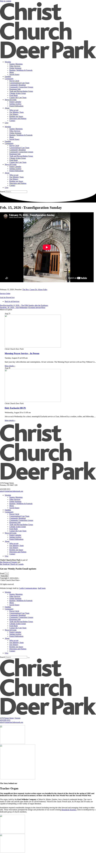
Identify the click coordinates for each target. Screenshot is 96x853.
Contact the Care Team (17, 98)
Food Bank (13, 95)
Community (9, 79)
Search (2, 192)
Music (11, 72)
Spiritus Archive (15, 104)
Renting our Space (16, 116)
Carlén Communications (28, 588)
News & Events (10, 100)
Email (2, 573)
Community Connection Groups (21, 87)
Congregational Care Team (19, 83)
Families (8, 77)
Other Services (14, 66)
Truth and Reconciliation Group (21, 91)
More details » (10, 366)
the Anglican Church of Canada (11, 564)
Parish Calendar (15, 102)
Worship (8, 62)
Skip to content (5, 1)
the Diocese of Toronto (8, 562)
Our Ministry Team (16, 112)
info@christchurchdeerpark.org (11, 491)
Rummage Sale (15, 89)
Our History (13, 114)
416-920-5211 (5, 720)
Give (6, 123)
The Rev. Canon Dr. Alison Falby (34, 290)
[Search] (29, 657)
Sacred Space (14, 74)
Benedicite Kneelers (68, 810)
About (7, 108)
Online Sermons (15, 68)
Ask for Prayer (5, 297)
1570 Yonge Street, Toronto (10, 718)
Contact (12, 121)
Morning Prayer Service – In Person (22, 353)
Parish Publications (16, 106)
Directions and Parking (17, 118)
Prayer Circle (14, 81)
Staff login (42, 588)
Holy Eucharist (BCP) (15, 408)
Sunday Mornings (16, 64)
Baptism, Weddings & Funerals (20, 70)
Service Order (5, 293)
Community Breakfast (17, 85)
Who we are (13, 110)
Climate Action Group (17, 93)
